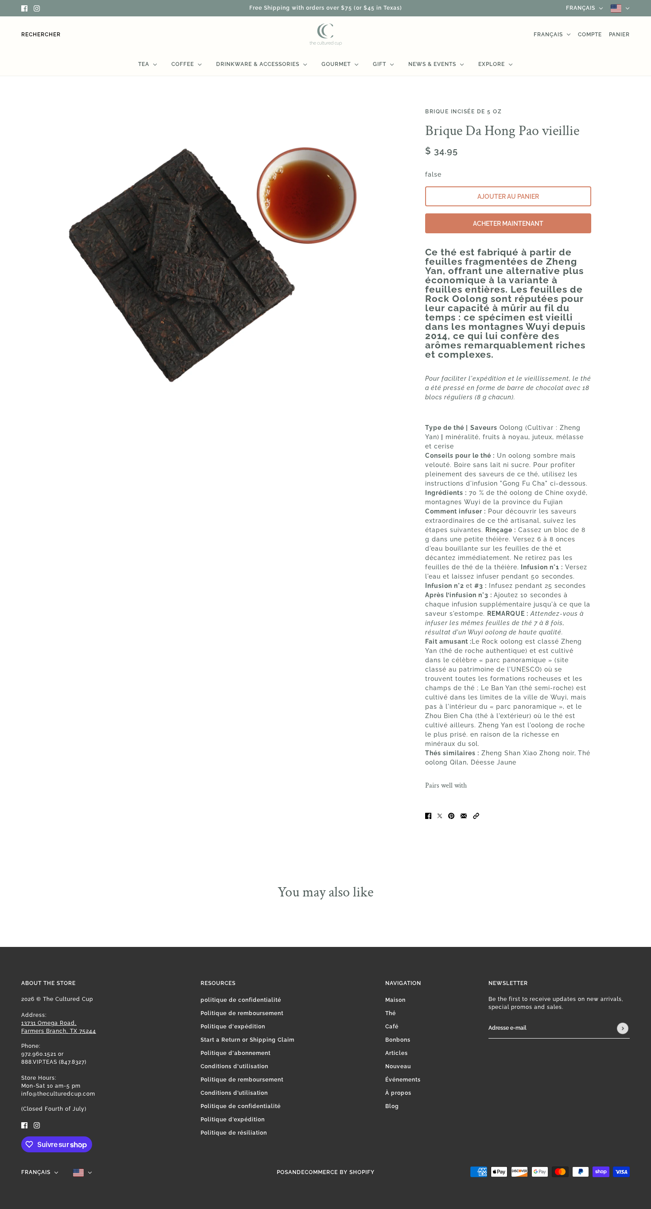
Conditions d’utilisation (234, 1093)
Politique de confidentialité (241, 1106)
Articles (396, 1053)
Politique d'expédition (233, 1027)
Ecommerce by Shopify (338, 1172)
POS (282, 1172)
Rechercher (41, 34)
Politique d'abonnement (236, 1053)
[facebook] (24, 8)
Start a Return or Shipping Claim (247, 1040)
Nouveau (398, 1066)
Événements (403, 1080)
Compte (590, 34)
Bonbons (398, 1040)
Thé (390, 1013)
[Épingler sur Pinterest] (451, 815)
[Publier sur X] (440, 815)
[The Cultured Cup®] (326, 34)
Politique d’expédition (233, 1119)
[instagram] (36, 8)
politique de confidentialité (241, 1000)
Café (392, 1027)
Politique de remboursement (242, 1013)
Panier (619, 34)
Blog (392, 1106)
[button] (476, 815)
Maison (395, 1000)
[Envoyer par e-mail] (463, 815)
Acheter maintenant (508, 223)
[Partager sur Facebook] (428, 815)
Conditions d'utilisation (234, 1066)
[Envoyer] (622, 1028)
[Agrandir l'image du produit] (210, 258)
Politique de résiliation (234, 1133)
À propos (398, 1093)
